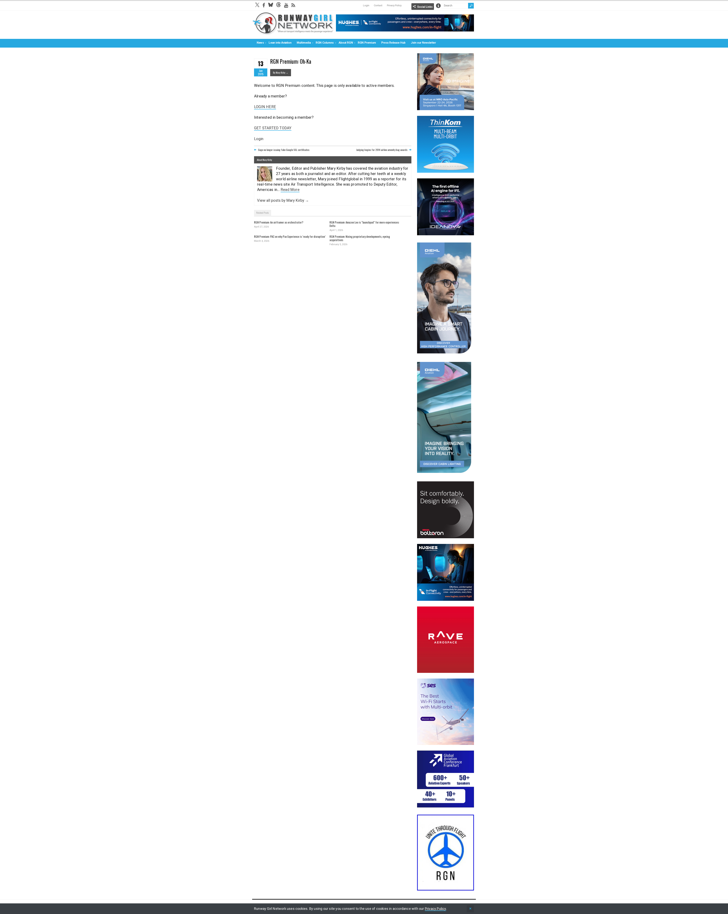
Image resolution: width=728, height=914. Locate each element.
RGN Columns (325, 42)
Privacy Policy (394, 5)
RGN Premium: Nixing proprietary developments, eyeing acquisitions (359, 238)
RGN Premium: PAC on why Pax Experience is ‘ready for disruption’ (290, 236)
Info (438, 5)
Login (366, 5)
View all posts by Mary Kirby (283, 200)
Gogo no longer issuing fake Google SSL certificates (283, 150)
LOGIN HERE (265, 106)
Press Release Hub (393, 42)
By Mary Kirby (280, 72)
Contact (378, 5)
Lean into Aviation (280, 42)
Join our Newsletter (423, 42)
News (260, 42)
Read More (290, 189)
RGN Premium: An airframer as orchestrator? (278, 222)
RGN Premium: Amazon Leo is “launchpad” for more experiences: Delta (364, 224)
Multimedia (304, 42)
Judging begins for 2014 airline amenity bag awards (381, 150)
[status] (470, 908)
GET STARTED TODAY (272, 128)
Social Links (425, 6)
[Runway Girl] (293, 33)
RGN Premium (367, 42)
